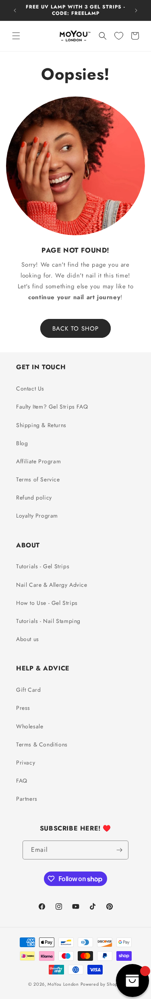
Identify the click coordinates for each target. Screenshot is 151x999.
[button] (16, 36)
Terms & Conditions (42, 744)
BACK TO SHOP (75, 328)
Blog (22, 443)
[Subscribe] (119, 850)
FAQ (21, 781)
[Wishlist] (119, 36)
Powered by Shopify (102, 984)
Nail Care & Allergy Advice (51, 585)
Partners (26, 799)
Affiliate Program (38, 461)
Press (23, 708)
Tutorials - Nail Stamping (48, 621)
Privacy (25, 762)
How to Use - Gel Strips (47, 603)
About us (27, 639)
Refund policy (34, 497)
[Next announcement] (136, 10)
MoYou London (63, 984)
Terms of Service (38, 479)
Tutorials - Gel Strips (42, 566)
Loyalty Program (37, 516)
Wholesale (29, 726)
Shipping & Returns (41, 425)
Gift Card (28, 690)
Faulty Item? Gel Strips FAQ (52, 407)
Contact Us (30, 388)
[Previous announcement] (15, 10)
